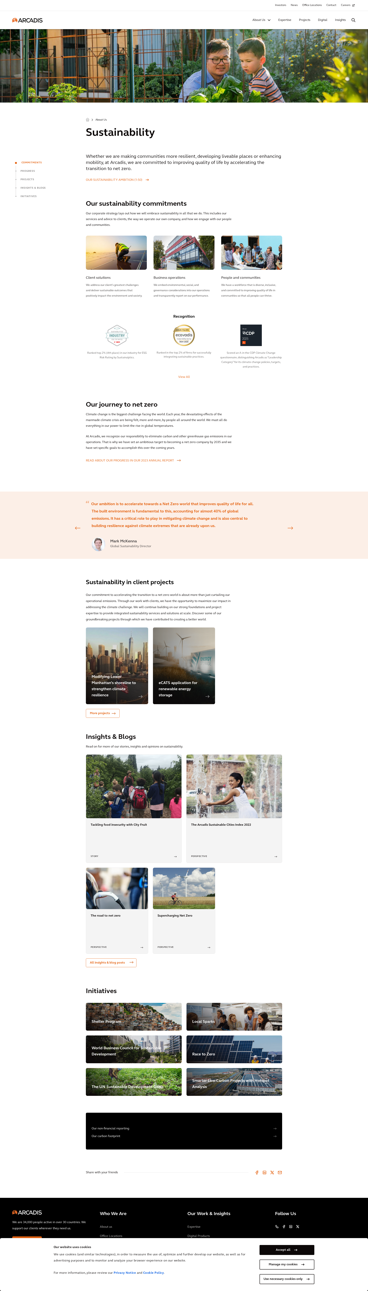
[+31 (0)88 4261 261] (277, 1227)
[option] (184, 525)
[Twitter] (272, 1172)
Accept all (283, 1250)
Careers (345, 5)
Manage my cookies (283, 1264)
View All (184, 377)
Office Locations (312, 5)
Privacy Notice (125, 1273)
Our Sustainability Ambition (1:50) (114, 180)
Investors (280, 5)
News (294, 5)
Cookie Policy (153, 1273)
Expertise (284, 20)
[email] (280, 1172)
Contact (331, 5)
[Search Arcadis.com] (353, 20)
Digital (322, 20)
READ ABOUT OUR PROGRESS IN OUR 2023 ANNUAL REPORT (130, 460)
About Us (258, 20)
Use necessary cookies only (283, 1279)
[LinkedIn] (264, 1172)
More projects (100, 713)
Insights (340, 20)
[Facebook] (257, 1172)
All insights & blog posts (107, 962)
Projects (304, 20)
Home (87, 119)
